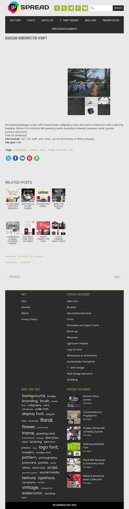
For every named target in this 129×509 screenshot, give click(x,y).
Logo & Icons (74, 349)
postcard (29, 462)
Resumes (72, 337)
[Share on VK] (22, 158)
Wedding (72, 379)
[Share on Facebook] (15, 158)
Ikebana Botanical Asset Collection (93, 477)
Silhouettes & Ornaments (82, 355)
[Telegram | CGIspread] (71, 8)
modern (28, 452)
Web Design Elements (64, 29)
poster (43, 462)
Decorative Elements (79, 313)
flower (28, 427)
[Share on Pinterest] (29, 158)
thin (71, 150)
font (42, 150)
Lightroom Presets (77, 343)
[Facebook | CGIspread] (57, 8)
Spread (39, 256)
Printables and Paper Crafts (83, 325)
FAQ (24, 301)
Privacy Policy (29, 319)
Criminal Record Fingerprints (92, 413)
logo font (48, 447)
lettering (36, 442)
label (25, 442)
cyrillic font (42, 409)
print (53, 463)
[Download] (36, 158)
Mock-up (47, 20)
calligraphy (20, 150)
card (46, 405)
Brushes (71, 307)
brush (44, 401)
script (51, 150)
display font (33, 413)
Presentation (111, 20)
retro (26, 468)
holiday (40, 438)
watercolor (32, 493)
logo (35, 448)
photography (48, 458)
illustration (52, 438)
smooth (61, 150)
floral (46, 420)
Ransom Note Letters (91, 398)
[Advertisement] (64, 54)
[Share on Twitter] (8, 158)
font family (42, 427)
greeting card (45, 433)
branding (30, 401)
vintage (30, 487)
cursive (33, 150)
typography (28, 482)
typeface (46, 477)
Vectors (15, 20)
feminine (33, 421)
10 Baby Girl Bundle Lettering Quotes (94, 429)
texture (29, 477)
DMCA (25, 313)
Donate (26, 307)
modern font (43, 452)
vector (41, 482)
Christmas (27, 409)
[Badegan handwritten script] (89, 117)
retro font (38, 468)
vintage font (46, 488)
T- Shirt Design (69, 20)
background (33, 395)
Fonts (31, 20)
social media (49, 472)
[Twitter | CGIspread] (64, 8)
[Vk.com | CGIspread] (85, 8)
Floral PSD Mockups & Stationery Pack (94, 461)
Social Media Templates (81, 361)
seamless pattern (30, 473)
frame (28, 433)
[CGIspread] (28, 14)
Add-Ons (90, 20)
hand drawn (28, 438)
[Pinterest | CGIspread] (78, 8)
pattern (29, 457)
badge (51, 396)
